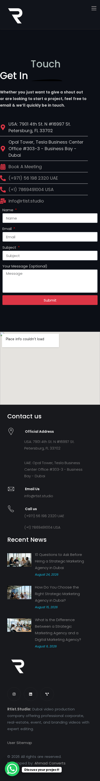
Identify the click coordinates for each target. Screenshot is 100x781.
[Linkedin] (30, 694)
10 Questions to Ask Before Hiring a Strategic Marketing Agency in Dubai (59, 561)
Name (8, 209)
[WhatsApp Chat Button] (12, 769)
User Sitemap (19, 742)
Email (7, 228)
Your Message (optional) (24, 266)
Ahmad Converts (50, 763)
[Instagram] (14, 694)
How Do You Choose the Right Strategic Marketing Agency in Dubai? (57, 594)
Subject (9, 247)
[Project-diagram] (47, 694)
